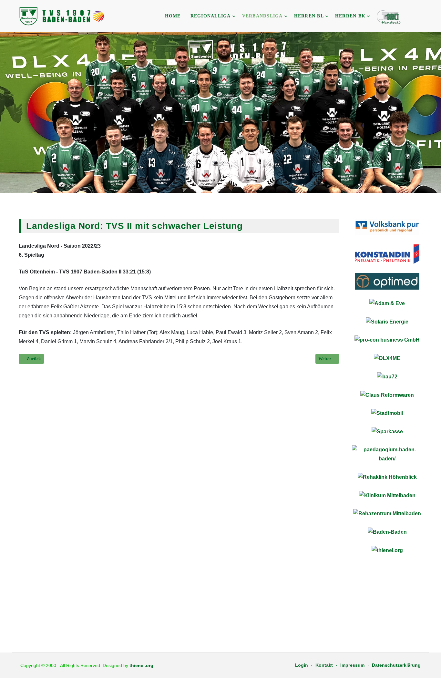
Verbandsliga (262, 16)
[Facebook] (416, 17)
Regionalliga (210, 16)
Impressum (352, 665)
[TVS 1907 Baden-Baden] (62, 16)
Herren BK (350, 16)
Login (301, 665)
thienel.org (141, 665)
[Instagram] (425, 17)
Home (173, 16)
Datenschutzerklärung (396, 665)
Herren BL (309, 16)
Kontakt (324, 665)
